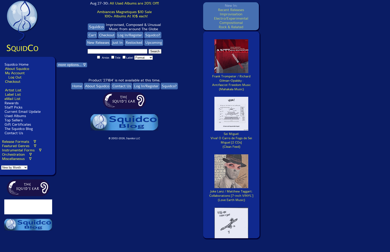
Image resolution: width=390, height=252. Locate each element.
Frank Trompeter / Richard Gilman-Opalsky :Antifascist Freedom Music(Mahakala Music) (231, 82)
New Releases (98, 42)
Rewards (12, 103)
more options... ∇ (72, 65)
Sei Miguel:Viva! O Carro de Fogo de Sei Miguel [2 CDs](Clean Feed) (231, 140)
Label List (13, 94)
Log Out (14, 77)
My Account (15, 73)
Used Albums (15, 116)
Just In (117, 42)
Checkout (12, 81)
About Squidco (17, 69)
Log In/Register (130, 35)
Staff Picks (13, 107)
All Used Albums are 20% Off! (134, 3)
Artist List (13, 90)
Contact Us (13, 133)
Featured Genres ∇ (19, 146)
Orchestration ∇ (17, 154)
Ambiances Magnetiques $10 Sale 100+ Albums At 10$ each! (124, 14)
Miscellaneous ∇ (17, 159)
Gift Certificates (18, 124)
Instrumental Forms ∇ (22, 150)
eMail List (12, 99)
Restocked (134, 42)
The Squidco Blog (19, 129)
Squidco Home (16, 64)
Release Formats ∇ (19, 141)
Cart (92, 35)
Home (77, 86)
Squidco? (152, 35)
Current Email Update (22, 111)
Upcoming (153, 42)
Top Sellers (14, 120)
